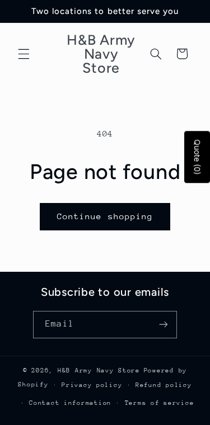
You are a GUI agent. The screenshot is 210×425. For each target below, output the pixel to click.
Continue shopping (105, 216)
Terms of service (159, 403)
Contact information (70, 403)
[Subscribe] (163, 324)
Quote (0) (197, 157)
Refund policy (164, 385)
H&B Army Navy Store (99, 370)
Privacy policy (92, 385)
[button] (23, 54)
